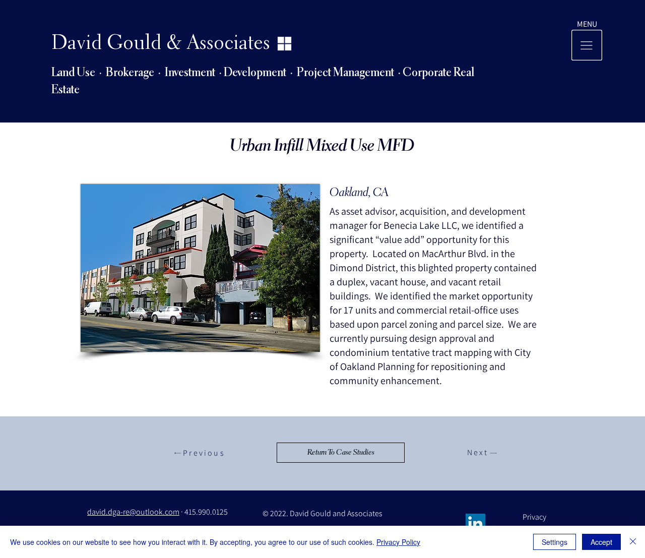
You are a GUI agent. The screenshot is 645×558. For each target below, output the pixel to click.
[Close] (633, 542)
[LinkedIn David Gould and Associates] (475, 523)
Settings (554, 542)
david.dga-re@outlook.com (133, 512)
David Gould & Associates (160, 44)
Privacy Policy (398, 542)
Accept (601, 542)
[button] (587, 24)
